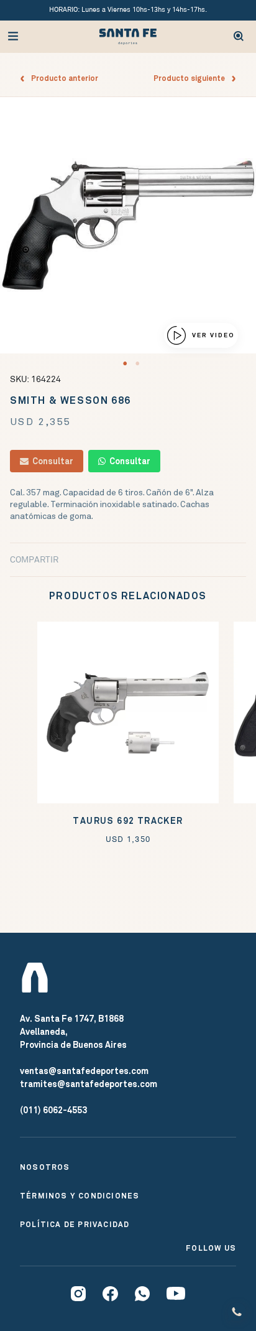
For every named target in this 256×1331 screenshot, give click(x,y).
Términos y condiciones (79, 1196)
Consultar (51, 461)
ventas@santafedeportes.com (84, 1070)
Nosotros (45, 1167)
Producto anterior (61, 78)
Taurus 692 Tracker (128, 821)
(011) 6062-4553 (53, 1110)
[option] (128, 225)
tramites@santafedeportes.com (88, 1084)
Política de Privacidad (74, 1225)
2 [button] (137, 363)
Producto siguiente (192, 78)
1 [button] (125, 363)
